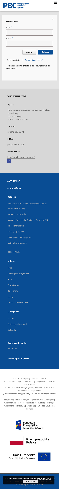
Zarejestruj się (13, 60)
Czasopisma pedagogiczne (19, 237)
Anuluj (29, 52)
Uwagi (10, 296)
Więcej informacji (44, 478)
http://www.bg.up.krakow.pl (19, 157)
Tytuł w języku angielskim (18, 273)
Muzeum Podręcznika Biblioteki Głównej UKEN (28, 220)
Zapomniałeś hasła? (34, 60)
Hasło (9, 38)
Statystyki (12, 330)
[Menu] (55, 2)
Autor (10, 279)
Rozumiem (30, 481)
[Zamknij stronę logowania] (53, 19)
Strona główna (14, 188)
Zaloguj (45, 52)
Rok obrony (13, 291)
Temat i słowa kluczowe (18, 302)
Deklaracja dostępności (18, 324)
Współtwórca (13, 285)
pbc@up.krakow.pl (15, 144)
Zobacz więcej (14, 252)
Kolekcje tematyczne (16, 226)
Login (9, 27)
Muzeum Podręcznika (17, 214)
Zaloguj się (12, 348)
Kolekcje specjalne (16, 231)
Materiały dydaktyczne (17, 243)
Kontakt (11, 318)
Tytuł (10, 268)
